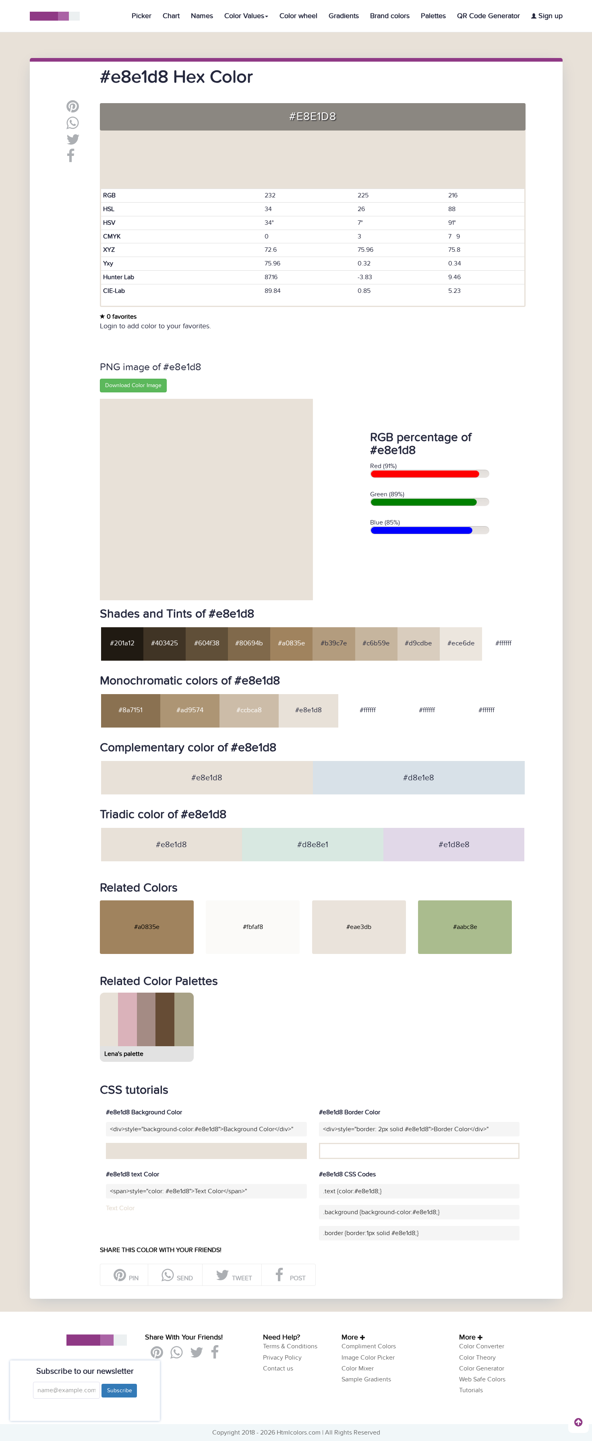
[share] (72, 126)
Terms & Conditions (290, 1346)
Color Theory (477, 1358)
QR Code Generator (488, 16)
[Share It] (70, 159)
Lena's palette (123, 1054)
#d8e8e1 (312, 845)
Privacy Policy (282, 1358)
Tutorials (471, 1390)
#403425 (164, 643)
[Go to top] (578, 1422)
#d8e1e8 (418, 778)
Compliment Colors (369, 1346)
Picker (141, 16)
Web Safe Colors (482, 1379)
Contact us (278, 1368)
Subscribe (119, 1390)
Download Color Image (133, 385)
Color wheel (298, 16)
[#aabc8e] (470, 904)
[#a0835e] (152, 904)
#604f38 (206, 643)
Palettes (433, 16)
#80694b (249, 643)
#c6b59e (376, 643)
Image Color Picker (368, 1358)
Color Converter (481, 1346)
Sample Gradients (366, 1379)
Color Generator (481, 1368)
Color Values (244, 16)
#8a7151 (130, 710)
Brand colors (390, 16)
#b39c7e (334, 643)
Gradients (344, 16)
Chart (171, 16)
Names (202, 16)
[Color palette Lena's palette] (146, 1043)
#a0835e (291, 643)
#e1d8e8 (454, 845)
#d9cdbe (418, 643)
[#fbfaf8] (258, 904)
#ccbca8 (249, 710)
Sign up (549, 16)
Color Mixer (358, 1368)
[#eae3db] (364, 904)
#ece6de (461, 643)
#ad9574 (189, 710)
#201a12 (122, 643)
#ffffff (503, 643)
